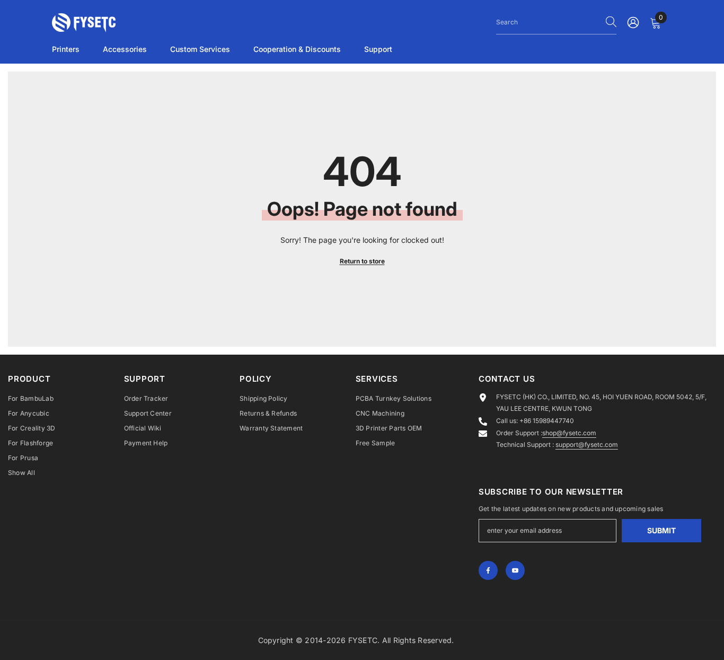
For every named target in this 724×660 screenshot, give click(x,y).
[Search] (556, 22)
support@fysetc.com (586, 444)
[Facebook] (488, 570)
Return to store (362, 261)
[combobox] (548, 22)
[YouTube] (515, 570)
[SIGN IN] (633, 22)
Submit (661, 530)
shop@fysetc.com (569, 433)
